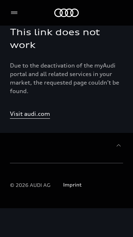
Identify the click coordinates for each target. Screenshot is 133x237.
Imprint (72, 185)
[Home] (66, 13)
